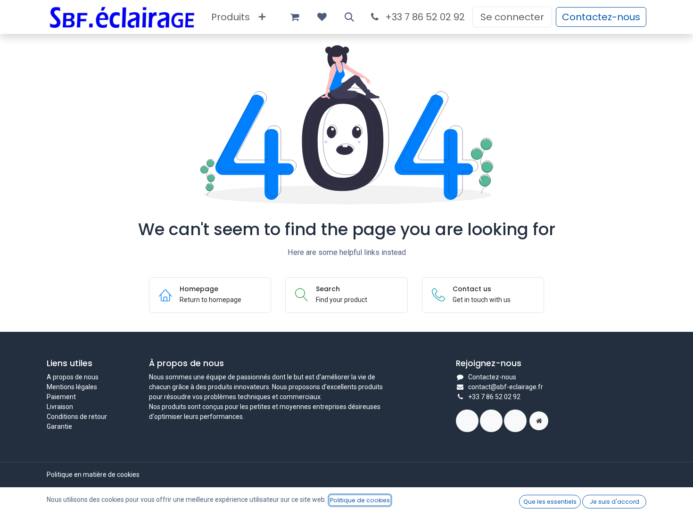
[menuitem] (230, 17)
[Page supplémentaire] (538, 420)
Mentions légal (68, 387)
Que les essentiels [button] (550, 502)
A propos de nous (73, 377)
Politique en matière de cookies (93, 474)
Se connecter (512, 17)
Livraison (60, 406)
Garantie (59, 426)
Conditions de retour (77, 416)
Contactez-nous (601, 17)
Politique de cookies (360, 500)
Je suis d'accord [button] (614, 502)
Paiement (61, 397)
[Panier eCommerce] (294, 17)
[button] (349, 17)
